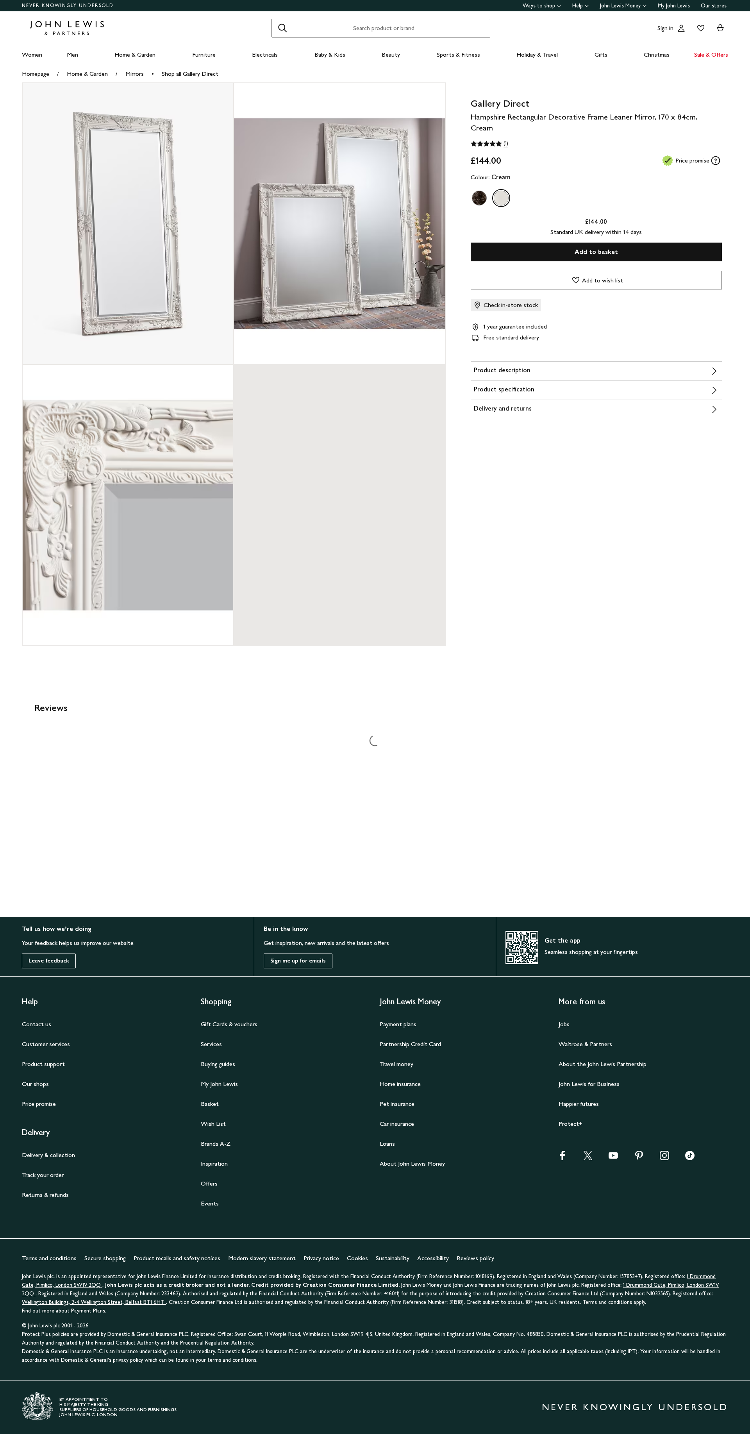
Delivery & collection (48, 1155)
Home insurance (400, 1084)
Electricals (265, 54)
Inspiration (214, 1163)
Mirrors (134, 73)
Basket (210, 1103)
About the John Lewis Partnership (602, 1064)
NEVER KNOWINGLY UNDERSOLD (68, 5)
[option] (479, 198)
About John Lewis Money (412, 1163)
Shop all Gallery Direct (190, 73)
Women (32, 54)
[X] (588, 1158)
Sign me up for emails (298, 960)
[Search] (282, 28)
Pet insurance (397, 1103)
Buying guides (218, 1064)
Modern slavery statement (262, 1258)
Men (72, 54)
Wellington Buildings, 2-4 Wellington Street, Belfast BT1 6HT (94, 1302)
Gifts (601, 54)
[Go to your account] (681, 28)
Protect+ (570, 1123)
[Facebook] (562, 1158)
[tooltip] (715, 160)
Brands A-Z (215, 1143)
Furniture (204, 54)
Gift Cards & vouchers (229, 1024)
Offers (209, 1183)
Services (211, 1044)
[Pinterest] (639, 1158)
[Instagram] (664, 1158)
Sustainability (392, 1258)
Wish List (213, 1123)
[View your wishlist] (699, 28)
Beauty (391, 54)
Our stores (714, 5)
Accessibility (433, 1258)
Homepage (35, 73)
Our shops (35, 1084)
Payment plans (398, 1024)
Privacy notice (321, 1258)
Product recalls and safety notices (177, 1258)
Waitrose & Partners (585, 1044)
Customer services (46, 1044)
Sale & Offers (711, 54)
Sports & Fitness (458, 54)
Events (210, 1203)
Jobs (564, 1024)
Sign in (665, 28)
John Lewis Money (620, 5)
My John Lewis (674, 5)
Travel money (396, 1064)
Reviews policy (475, 1258)
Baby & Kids (329, 54)
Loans (387, 1143)
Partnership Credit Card (410, 1044)
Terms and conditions (49, 1258)
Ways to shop (539, 5)
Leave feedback (49, 960)
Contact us (36, 1024)
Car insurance (397, 1123)
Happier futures (579, 1103)
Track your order (43, 1175)
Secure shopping (105, 1258)
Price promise (39, 1103)
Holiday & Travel (537, 54)
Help (577, 5)
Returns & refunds (45, 1194)
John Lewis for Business (589, 1084)
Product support (43, 1064)
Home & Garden (134, 54)
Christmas (657, 54)
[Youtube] (613, 1158)
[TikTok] (690, 1158)
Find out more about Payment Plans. (64, 1310)
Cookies (357, 1258)
